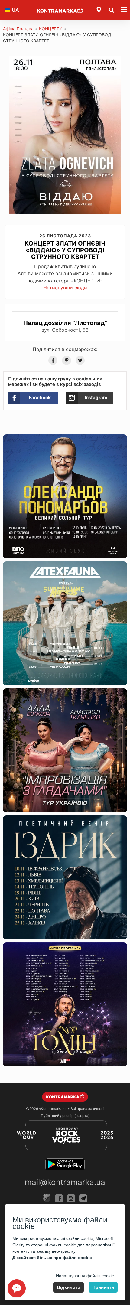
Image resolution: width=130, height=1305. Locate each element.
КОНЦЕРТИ (51, 28)
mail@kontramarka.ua (65, 1182)
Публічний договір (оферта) (65, 1115)
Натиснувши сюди (65, 288)
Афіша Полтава (18, 28)
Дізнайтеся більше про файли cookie (52, 1257)
